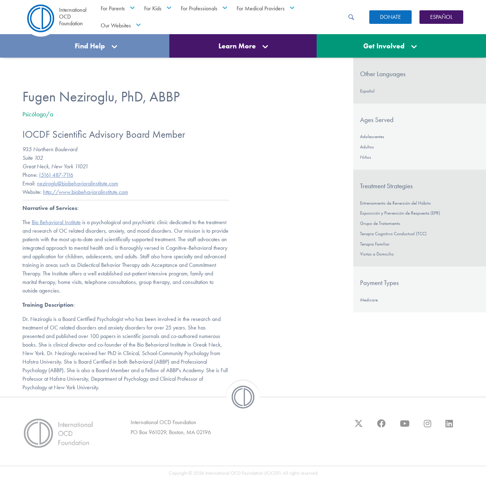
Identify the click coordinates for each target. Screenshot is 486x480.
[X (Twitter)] (358, 427)
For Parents (113, 8)
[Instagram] (427, 427)
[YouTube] (404, 427)
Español (441, 17)
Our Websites (116, 25)
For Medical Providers (261, 8)
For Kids (153, 8)
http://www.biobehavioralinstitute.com (85, 192)
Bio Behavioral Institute (56, 222)
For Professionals (199, 8)
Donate (390, 17)
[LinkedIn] (449, 427)
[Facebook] (381, 427)
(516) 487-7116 (56, 175)
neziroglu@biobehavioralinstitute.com (77, 183)
